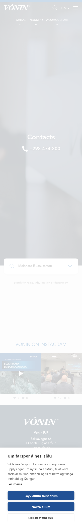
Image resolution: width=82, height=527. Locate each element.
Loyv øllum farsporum (41, 496)
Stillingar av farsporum (41, 517)
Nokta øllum (41, 507)
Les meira (15, 484)
